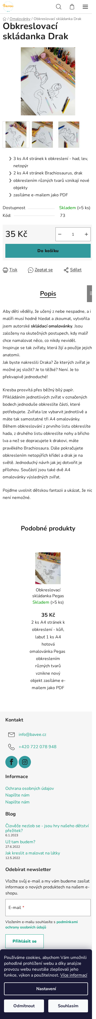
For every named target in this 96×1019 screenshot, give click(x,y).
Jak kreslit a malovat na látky (32, 853)
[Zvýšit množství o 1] (86, 234)
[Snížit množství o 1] (60, 234)
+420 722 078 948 (38, 747)
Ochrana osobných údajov (29, 788)
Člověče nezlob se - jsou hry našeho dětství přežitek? (47, 828)
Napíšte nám (17, 795)
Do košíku (48, 251)
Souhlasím (68, 1006)
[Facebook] (11, 762)
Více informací (73, 975)
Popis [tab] (48, 293)
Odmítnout (24, 1006)
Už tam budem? (20, 842)
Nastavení (46, 989)
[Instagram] (25, 762)
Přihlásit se (25, 941)
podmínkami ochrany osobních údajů (41, 924)
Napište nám (17, 802)
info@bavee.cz (32, 734)
